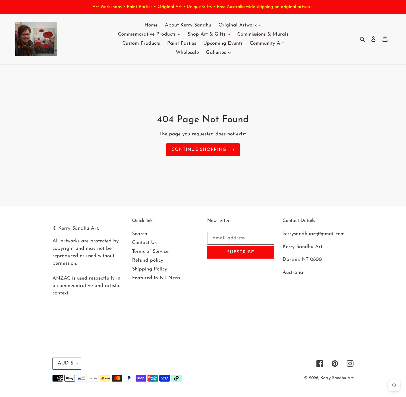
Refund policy (147, 260)
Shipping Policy (149, 269)
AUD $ (65, 363)
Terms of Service (150, 251)
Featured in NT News (156, 278)
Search (139, 234)
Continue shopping (199, 149)
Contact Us (144, 242)
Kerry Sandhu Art (337, 378)
